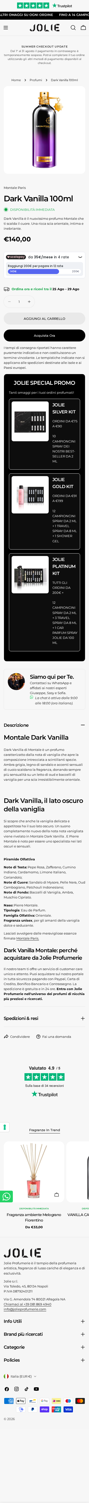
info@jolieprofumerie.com (25, 1309)
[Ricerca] (73, 28)
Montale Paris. (27, 938)
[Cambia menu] (6, 28)
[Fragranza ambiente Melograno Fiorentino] (34, 1171)
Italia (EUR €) (21, 1376)
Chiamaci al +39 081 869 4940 (27, 1304)
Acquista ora (44, 335)
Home (16, 80)
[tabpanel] (44, 1185)
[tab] (44, 1130)
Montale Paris (15, 188)
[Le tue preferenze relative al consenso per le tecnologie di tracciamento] (4, 1127)
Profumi (36, 80)
